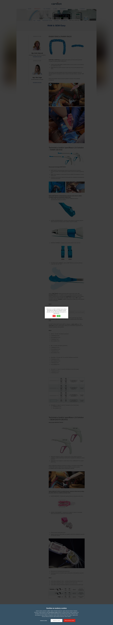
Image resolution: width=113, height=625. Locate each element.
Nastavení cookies (43, 620)
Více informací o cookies (53, 612)
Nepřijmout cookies (56, 620)
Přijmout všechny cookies (69, 620)
